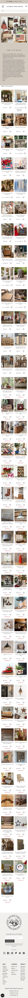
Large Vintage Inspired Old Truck (7, 677)
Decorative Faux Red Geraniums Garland (7, 809)
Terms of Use (14, 993)
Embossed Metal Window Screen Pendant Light (7, 545)
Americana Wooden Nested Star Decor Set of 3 (21, 831)
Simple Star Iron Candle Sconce (7, 699)
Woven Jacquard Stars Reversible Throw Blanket (7, 853)
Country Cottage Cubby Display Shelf (20, 479)
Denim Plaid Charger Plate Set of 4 (7, 897)
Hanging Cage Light (7, 654)
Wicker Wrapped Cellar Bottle (20, 304)
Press (13, 968)
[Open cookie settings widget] (2, 995)
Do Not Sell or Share (23, 978)
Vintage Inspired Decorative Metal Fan (7, 589)
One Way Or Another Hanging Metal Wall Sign (7, 875)
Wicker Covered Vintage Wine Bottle (7, 194)
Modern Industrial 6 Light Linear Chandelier (7, 743)
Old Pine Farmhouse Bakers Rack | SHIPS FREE (20, 501)
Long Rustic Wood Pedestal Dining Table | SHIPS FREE (7, 831)
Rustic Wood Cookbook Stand (21, 545)
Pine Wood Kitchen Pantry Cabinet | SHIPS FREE (20, 853)
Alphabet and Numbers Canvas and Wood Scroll (20, 104)
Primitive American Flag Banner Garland (20, 326)
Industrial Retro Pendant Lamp (20, 523)
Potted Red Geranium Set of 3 (7, 479)
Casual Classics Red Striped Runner (20, 216)
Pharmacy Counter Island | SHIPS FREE (21, 435)
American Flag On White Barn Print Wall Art (20, 457)
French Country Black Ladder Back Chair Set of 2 (20, 369)
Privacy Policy (14, 991)
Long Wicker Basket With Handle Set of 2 (7, 787)
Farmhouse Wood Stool (20, 127)
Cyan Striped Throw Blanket (20, 282)
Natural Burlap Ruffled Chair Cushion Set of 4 (7, 369)
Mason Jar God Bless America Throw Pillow (7, 326)
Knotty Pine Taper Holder (7, 720)
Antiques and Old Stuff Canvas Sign (21, 150)
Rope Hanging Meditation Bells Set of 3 (7, 104)
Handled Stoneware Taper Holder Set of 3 (21, 611)
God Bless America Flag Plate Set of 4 (20, 875)
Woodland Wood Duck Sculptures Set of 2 (7, 391)
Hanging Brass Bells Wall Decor (7, 150)
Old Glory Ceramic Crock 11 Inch (21, 677)
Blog (12, 972)
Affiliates (14, 970)
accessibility (14, 995)
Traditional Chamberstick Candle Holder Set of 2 (20, 172)
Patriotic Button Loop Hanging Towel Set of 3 (21, 348)
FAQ (4, 984)
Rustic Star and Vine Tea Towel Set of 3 (7, 348)
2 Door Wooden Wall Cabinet (20, 765)
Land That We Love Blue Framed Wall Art (20, 238)
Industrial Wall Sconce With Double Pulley (7, 611)
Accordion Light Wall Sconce (7, 128)
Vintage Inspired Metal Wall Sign (7, 282)
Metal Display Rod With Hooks (20, 655)
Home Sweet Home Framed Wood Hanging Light (7, 238)
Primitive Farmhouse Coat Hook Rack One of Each (20, 633)
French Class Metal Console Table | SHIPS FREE (7, 523)
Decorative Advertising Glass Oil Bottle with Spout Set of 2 (21, 260)
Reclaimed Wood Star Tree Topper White (21, 721)
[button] (2, 6)
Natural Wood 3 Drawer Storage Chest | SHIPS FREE (7, 260)
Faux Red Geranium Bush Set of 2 (7, 172)
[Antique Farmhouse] (14, 6)
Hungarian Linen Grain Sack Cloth (21, 194)
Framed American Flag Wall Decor (21, 391)
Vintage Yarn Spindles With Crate (7, 413)
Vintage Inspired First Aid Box (20, 413)
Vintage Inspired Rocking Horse (20, 589)
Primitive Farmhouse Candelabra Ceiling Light (7, 567)
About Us (14, 966)
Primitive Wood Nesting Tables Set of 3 (20, 809)
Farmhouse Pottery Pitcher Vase (20, 567)
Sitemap (13, 974)
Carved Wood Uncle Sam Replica (7, 435)
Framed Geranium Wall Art (7, 764)
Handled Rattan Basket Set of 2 (21, 743)
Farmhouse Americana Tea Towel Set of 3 (7, 457)
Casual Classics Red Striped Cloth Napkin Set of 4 (7, 216)
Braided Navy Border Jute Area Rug (7, 304)
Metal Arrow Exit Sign (7, 500)
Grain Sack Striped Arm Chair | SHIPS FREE (21, 787)
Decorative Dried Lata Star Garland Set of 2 (7, 633)
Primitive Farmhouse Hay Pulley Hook (20, 699)
